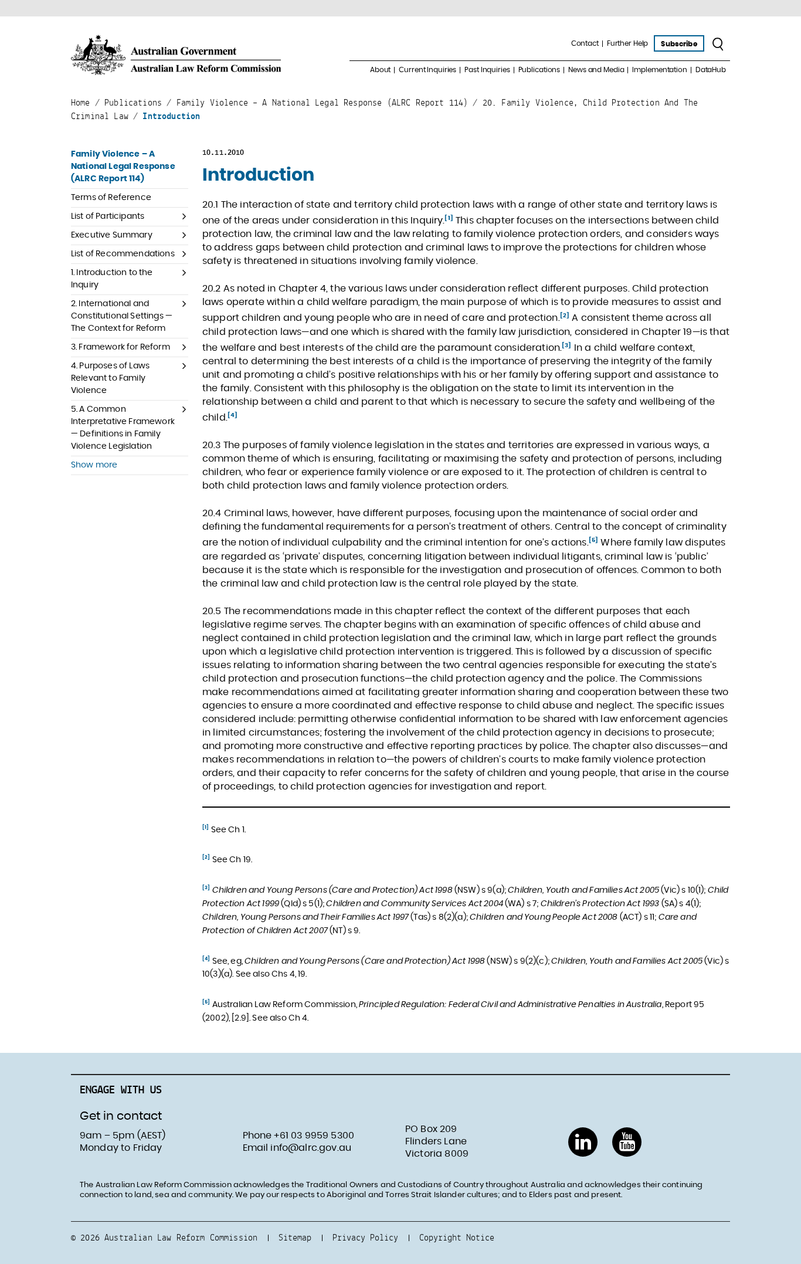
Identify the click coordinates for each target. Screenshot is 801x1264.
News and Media (596, 69)
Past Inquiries (487, 69)
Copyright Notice (456, 1237)
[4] (232, 415)
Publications (539, 69)
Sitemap (295, 1237)
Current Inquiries (427, 69)
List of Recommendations (123, 254)
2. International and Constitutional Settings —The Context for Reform (121, 316)
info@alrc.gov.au (310, 1148)
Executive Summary (111, 235)
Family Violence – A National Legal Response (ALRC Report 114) (123, 166)
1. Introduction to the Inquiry (112, 279)
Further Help (628, 43)
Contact (585, 43)
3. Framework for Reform (120, 347)
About (380, 69)
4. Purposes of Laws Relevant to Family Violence (110, 378)
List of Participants (107, 216)
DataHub (710, 69)
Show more (94, 465)
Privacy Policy (365, 1237)
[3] (566, 345)
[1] (448, 218)
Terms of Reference (111, 198)
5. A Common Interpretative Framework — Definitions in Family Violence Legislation (123, 427)
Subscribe (679, 44)
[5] (593, 540)
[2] (564, 315)
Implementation (659, 69)
